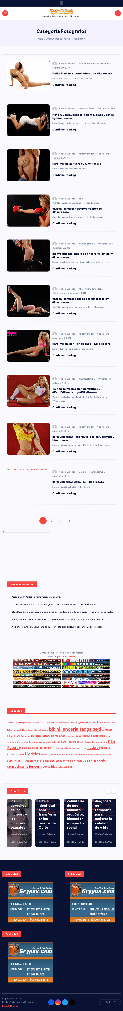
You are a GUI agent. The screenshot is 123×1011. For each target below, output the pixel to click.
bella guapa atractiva (86, 722)
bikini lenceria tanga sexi (75, 729)
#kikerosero (104, 243)
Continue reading (64, 84)
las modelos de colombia (35, 747)
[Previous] (108, 791)
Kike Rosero (103, 153)
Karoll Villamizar (85, 742)
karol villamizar (86, 153)
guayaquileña (43, 742)
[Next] (113, 791)
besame (44, 730)
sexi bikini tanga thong (57, 760)
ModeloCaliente (67, 63)
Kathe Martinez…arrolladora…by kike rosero (82, 73)
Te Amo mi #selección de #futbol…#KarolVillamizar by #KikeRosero (76, 390)
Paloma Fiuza (104, 754)
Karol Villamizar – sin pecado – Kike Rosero (81, 343)
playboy (35, 760)
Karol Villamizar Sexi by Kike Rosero (76, 163)
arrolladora (84, 63)
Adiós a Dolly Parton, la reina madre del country (37, 597)
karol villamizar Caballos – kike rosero (78, 481)
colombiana (39, 736)
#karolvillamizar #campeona (66, 203)
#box (81, 198)
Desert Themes (10, 1006)
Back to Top (112, 1002)
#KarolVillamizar (87, 243)
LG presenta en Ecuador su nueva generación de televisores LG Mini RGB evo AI (54, 604)
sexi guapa (78, 760)
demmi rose (70, 736)
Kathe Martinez (101, 63)
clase (91, 108)
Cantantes (25, 736)
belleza (82, 108)
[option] (19, 823)
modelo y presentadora (53, 754)
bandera (55, 722)
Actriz (43, 722)
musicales (72, 754)
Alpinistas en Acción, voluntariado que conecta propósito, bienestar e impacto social (57, 626)
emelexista (98, 735)
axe (48, 722)
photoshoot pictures (18, 760)
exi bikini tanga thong (24, 742)
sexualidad (50, 766)
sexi (42, 760)
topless (60, 767)
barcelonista (64, 723)
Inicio (40, 38)
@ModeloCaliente (30, 722)
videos (68, 766)
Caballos (83, 472)
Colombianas (56, 735)
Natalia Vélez (85, 754)
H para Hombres (68, 741)
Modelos (32, 754)
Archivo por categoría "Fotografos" (66, 38)
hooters (54, 742)
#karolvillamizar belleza (90, 289)
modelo (93, 747)
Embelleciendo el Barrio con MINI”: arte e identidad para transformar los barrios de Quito (58, 619)
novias (95, 755)
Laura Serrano (58, 748)
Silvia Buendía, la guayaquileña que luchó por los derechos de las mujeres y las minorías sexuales (62, 612)
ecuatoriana (82, 735)
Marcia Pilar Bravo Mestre (75, 748)
